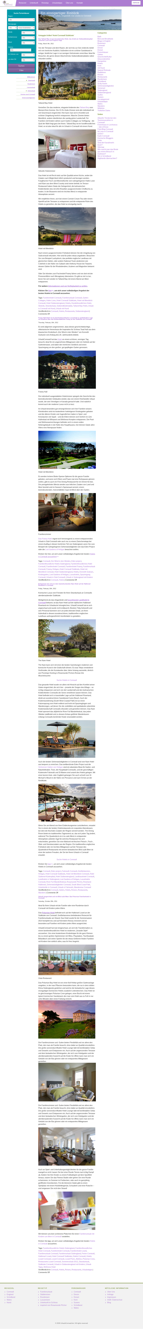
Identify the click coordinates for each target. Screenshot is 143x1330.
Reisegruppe (12, 24)
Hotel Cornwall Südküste (66, 300)
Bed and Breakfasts (105, 39)
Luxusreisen (45, 1300)
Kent (99, 66)
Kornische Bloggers (105, 138)
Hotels (67, 303)
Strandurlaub (50, 306)
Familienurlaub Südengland (70, 1254)
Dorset (100, 50)
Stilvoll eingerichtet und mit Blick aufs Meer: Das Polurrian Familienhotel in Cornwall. (64, 897)
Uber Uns (111, 1292)
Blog (109, 1302)
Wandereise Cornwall (82, 887)
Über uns (69, 3)
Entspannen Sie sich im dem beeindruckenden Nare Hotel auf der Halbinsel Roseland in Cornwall (64, 584)
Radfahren (102, 72)
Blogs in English (104, 41)
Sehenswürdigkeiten (28, 98)
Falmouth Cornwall (69, 871)
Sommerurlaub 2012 (70, 1262)
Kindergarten (43, 575)
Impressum (111, 1297)
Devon (100, 48)
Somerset (101, 88)
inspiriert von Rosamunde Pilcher (53, 1305)
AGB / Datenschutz (114, 1300)
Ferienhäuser (103, 52)
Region (10, 16)
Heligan (56, 569)
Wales (100, 104)
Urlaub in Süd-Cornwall (55, 577)
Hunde (10, 32)
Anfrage (136, 3)
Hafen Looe (51, 300)
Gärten (61, 890)
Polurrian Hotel (48, 913)
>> (50, 864)
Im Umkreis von (13, 54)
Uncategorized (103, 99)
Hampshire (102, 61)
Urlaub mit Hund (62, 308)
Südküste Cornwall (45, 1264)
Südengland (102, 90)
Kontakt (80, 3)
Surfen (100, 95)
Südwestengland (82, 311)
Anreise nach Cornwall (28, 94)
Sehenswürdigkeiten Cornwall (59, 885)
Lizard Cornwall (58, 1259)
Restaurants (70, 311)
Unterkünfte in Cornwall (47, 887)
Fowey (49, 569)
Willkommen (31, 77)
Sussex (100, 97)
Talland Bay (84, 107)
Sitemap (101, 147)
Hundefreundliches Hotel (81, 303)
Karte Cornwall (103, 136)
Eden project (76, 561)
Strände (41, 306)
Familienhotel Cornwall (52, 298)
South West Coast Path (81, 885)
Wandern (41, 893)
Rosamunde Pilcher (74, 882)
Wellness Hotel (50, 1267)
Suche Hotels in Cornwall (67, 680)
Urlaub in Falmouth (65, 887)
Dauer (10, 42)
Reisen (74, 890)
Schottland (102, 81)
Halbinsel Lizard (44, 1256)
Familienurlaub (46, 1292)
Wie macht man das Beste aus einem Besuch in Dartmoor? (108, 151)
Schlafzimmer (12, 37)
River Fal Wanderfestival (56, 882)
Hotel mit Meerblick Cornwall (77, 874)
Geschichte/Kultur (105, 57)
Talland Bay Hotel (80, 306)
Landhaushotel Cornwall (84, 876)
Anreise (10, 47)
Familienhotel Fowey (74, 566)
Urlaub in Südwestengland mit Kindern (69, 1264)
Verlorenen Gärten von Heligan (50, 767)
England (10, 1294)
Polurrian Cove (89, 1259)
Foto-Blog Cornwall (105, 129)
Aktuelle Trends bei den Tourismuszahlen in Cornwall (107, 120)
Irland (9, 1302)
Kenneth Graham (86, 572)
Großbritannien (84, 871)
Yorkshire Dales (104, 110)
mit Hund (101, 68)
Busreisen (102, 43)
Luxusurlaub (31, 87)
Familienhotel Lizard (78, 1251)
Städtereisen (45, 1294)
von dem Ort (12, 59)
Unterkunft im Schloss (49, 1302)
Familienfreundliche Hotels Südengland (54, 564)
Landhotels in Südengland (48, 879)
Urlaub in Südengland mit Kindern (79, 577)
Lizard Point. (70, 1259)
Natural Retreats (104, 70)
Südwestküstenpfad (64, 306)
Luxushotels (74, 575)
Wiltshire (101, 108)
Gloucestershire (104, 59)
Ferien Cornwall (88, 1254)
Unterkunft (34, 3)
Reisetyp (45, 3)
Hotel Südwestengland (55, 303)
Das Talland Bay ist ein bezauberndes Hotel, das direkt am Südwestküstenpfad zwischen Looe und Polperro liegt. (65, 39)
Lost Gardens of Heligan (54, 549)
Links (100, 140)
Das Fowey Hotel (45, 539)
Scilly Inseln (102, 84)
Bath (99, 37)
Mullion (79, 1259)
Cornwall (54, 311)
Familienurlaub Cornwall (72, 298)
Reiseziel (22, 3)
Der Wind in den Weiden (60, 561)
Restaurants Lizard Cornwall (49, 1262)
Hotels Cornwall (79, 1256)
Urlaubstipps (57, 3)
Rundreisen (31, 84)
